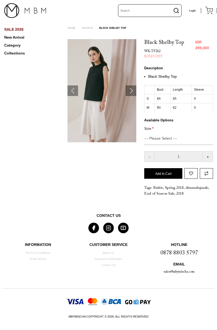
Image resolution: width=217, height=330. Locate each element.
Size (147, 129)
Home (71, 27)
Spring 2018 (174, 188)
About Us (108, 252)
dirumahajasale (197, 188)
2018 (180, 194)
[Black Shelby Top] (101, 90)
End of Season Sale (159, 194)
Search (87, 27)
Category (12, 45)
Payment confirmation (108, 258)
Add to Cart (163, 174)
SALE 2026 (14, 29)
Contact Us (108, 265)
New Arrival (14, 37)
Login (192, 10)
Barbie (158, 188)
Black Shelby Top (112, 27)
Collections (14, 53)
